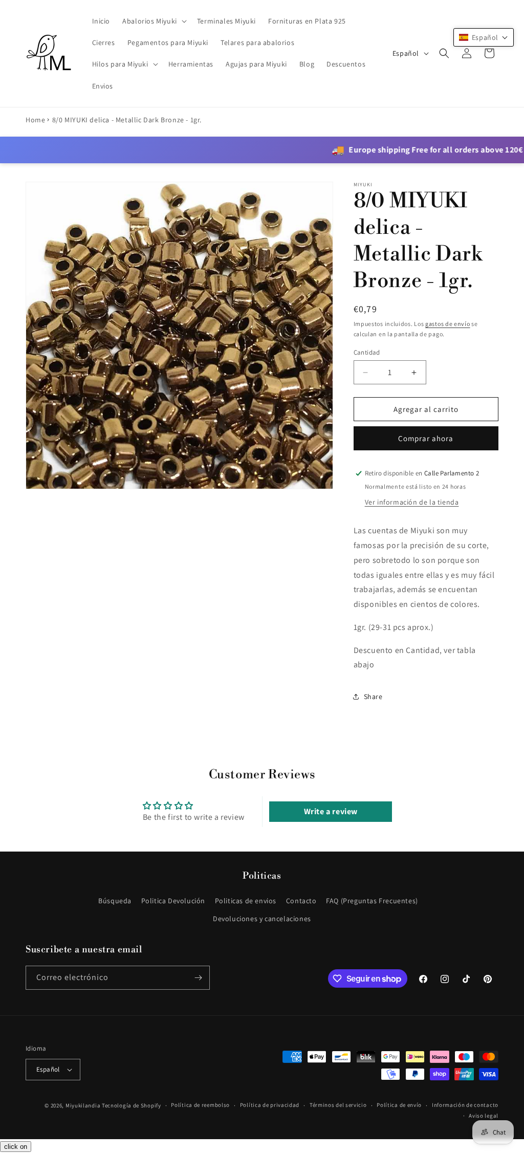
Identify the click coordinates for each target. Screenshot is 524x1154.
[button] (153, 21)
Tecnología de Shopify (131, 1105)
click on (15, 1146)
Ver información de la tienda (412, 502)
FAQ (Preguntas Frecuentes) (372, 900)
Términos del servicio (338, 1104)
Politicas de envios (245, 900)
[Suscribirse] (198, 978)
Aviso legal (483, 1115)
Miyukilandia (83, 1105)
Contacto (301, 900)
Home (35, 119)
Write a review (331, 811)
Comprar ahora (425, 438)
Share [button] (373, 696)
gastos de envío (447, 324)
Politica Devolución (173, 900)
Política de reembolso (200, 1104)
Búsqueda (115, 900)
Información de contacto (465, 1104)
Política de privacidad (269, 1104)
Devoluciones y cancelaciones (262, 918)
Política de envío (399, 1104)
